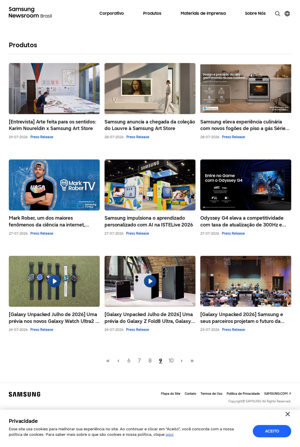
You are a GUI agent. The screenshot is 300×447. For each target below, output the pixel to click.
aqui (169, 434)
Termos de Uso (211, 394)
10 (171, 360)
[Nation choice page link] (287, 14)
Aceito (272, 431)
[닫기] (287, 414)
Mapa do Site (170, 394)
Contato (190, 394)
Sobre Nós (255, 13)
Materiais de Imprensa (203, 13)
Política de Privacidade (243, 394)
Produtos (152, 13)
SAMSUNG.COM (276, 394)
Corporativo (111, 13)
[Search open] (278, 14)
